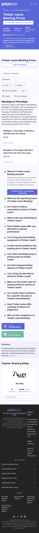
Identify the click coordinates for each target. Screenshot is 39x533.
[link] (20, 374)
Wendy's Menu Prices (9, 473)
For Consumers (32, 422)
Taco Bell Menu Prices (9, 469)
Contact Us (30, 444)
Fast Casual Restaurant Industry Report (31, 499)
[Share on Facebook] (14, 517)
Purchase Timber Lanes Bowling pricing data (18, 22)
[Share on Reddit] (21, 517)
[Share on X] (18, 517)
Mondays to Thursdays (10, 73)
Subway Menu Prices (9, 483)
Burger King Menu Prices (10, 464)
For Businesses (32, 419)
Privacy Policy (31, 456)
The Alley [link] (20, 383)
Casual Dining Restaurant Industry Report (6, 508)
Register (30, 412)
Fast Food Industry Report (5, 498)
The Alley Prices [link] (11, 397)
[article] (19, 384)
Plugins (29, 441)
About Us (30, 448)
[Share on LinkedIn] (25, 517)
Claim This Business (19, 65)
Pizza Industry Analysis (19, 497)
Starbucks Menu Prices (9, 478)
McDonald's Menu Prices (10, 487)
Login (29, 415)
